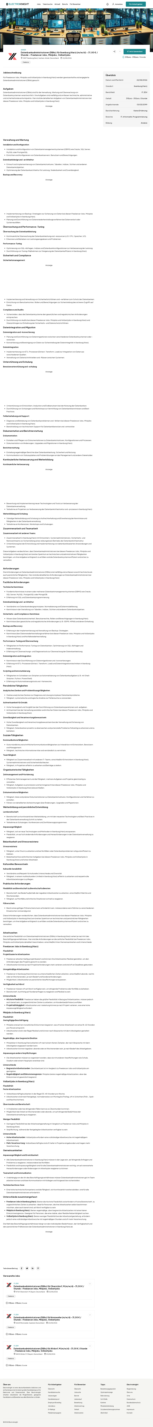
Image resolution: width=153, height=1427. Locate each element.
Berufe (65, 4)
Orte (128, 1396)
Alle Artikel (104, 1413)
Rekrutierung (105, 1396)
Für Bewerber (75, 4)
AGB (128, 1406)
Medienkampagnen (54, 1413)
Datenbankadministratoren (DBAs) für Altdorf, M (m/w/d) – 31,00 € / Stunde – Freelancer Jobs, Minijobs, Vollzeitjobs (50, 1349)
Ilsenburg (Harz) (140, 86)
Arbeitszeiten (78, 1413)
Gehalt (76, 1409)
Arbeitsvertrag (79, 1406)
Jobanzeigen (52, 1396)
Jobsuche (77, 1392)
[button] (107, 4)
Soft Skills (104, 1399)
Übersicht (51, 1389)
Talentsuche (47, 4)
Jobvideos (51, 1406)
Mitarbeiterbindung (107, 1406)
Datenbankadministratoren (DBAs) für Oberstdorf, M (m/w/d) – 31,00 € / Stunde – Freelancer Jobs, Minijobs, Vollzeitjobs (49, 1287)
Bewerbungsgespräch (108, 1389)
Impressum (130, 1409)
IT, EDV (16, 1283)
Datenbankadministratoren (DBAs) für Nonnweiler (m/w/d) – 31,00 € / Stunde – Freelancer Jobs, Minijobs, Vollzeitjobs (47, 1318)
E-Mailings (51, 1409)
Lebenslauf (78, 1399)
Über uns (130, 1392)
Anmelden (119, 4)
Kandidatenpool (53, 1399)
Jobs (39, 4)
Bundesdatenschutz (134, 1402)
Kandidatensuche (54, 1392)
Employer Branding (54, 1402)
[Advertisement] (49, 122)
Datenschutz (131, 1399)
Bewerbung (78, 1402)
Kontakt (129, 1413)
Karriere (103, 1402)
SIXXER (23, 50)
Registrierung (131, 1389)
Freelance (26, 62)
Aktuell (57, 4)
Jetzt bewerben (135, 51)
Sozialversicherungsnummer (110, 1409)
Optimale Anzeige (107, 1392)
